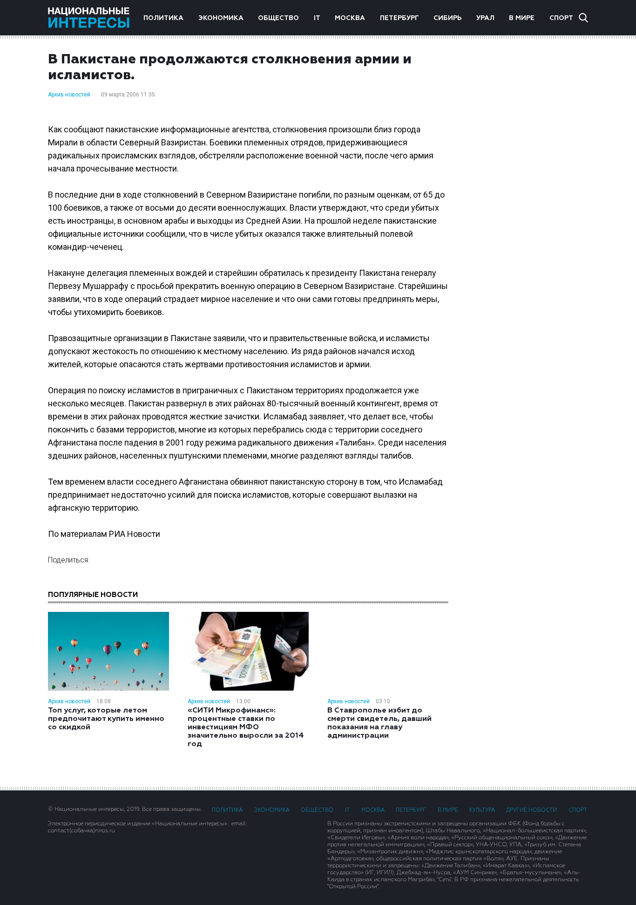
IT (317, 18)
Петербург (399, 18)
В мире (522, 18)
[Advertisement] (527, 200)
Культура (482, 810)
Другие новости (531, 810)
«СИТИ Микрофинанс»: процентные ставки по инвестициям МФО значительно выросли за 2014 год (246, 727)
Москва (350, 18)
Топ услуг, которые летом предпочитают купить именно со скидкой (106, 719)
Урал (485, 18)
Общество (278, 18)
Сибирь (447, 18)
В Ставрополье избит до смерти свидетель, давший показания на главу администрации (379, 723)
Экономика (221, 18)
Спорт (561, 18)
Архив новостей (69, 94)
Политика (163, 18)
